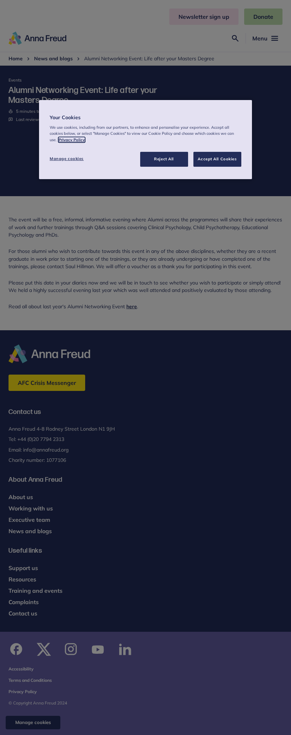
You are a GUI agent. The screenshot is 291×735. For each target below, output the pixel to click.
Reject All (164, 158)
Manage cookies (67, 158)
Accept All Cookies (217, 158)
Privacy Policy (72, 139)
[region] (145, 139)
